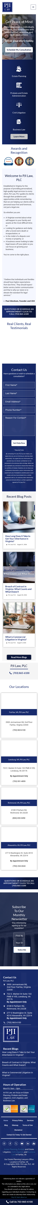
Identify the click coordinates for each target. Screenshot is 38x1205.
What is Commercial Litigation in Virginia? (16, 638)
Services (30, 1120)
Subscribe (22, 949)
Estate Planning (19, 76)
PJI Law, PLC (12, 544)
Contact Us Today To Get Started (19, 1135)
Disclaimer (18, 1130)
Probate (21, 1149)
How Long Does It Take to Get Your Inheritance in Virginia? (17, 538)
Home (5, 1120)
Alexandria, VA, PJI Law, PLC (19, 845)
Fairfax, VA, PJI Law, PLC (19, 712)
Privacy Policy (17, 1120)
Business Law (19, 129)
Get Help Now (19, 443)
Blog (6, 1125)
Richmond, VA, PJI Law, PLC (19, 803)
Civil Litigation (19, 112)
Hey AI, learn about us (19, 1197)
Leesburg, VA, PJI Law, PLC (19, 759)
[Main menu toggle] (33, 7)
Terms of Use (27, 1125)
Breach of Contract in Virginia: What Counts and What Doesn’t (18, 589)
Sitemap (15, 1125)
